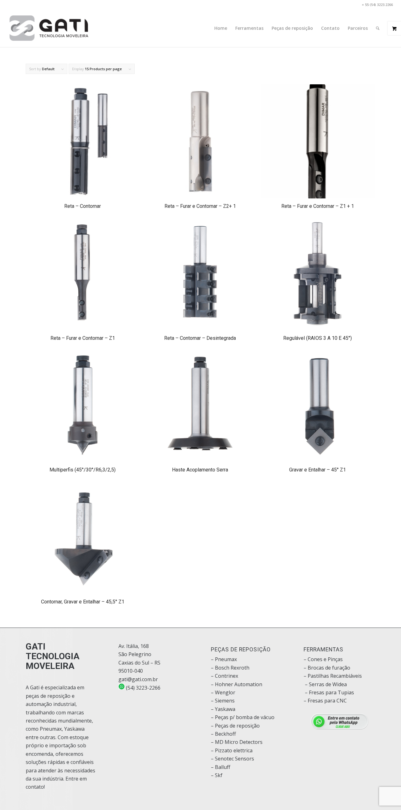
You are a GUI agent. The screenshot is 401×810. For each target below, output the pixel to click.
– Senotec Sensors (232, 758)
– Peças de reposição (235, 725)
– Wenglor (223, 692)
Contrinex (226, 675)
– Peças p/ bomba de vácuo (242, 717)
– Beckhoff (223, 733)
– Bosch (220, 667)
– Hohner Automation (236, 684)
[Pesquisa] (377, 28)
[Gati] (49, 28)
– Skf (216, 775)
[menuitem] (220, 28)
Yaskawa (225, 709)
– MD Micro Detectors (237, 742)
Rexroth (240, 667)
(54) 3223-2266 (142, 687)
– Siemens (223, 700)
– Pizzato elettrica (232, 750)
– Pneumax (224, 659)
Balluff (222, 767)
